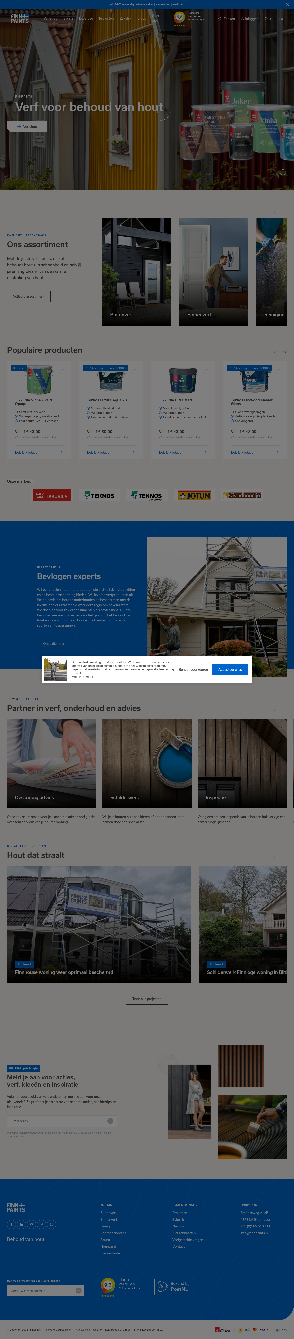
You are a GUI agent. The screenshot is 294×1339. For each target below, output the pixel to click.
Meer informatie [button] (82, 676)
